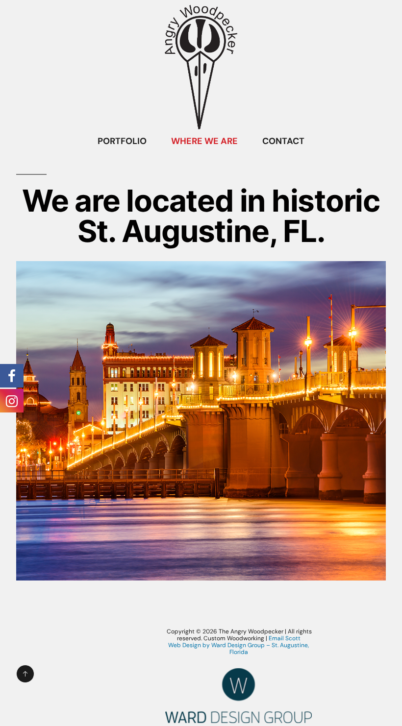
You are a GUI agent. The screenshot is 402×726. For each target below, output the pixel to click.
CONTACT (283, 141)
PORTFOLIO (122, 141)
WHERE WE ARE (204, 141)
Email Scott (285, 638)
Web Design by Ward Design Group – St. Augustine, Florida (238, 648)
